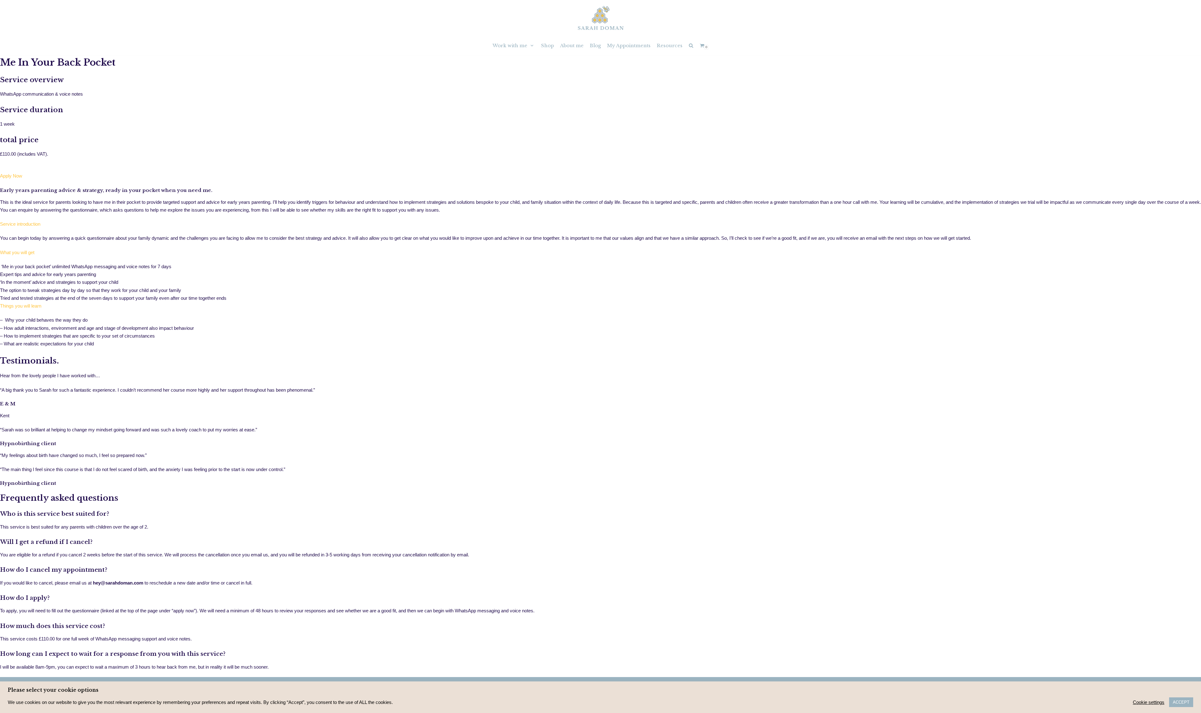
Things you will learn (20, 306)
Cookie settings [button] (1148, 702)
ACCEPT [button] (1181, 702)
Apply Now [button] (11, 175)
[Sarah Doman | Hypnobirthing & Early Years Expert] (600, 18)
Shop (547, 45)
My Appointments (629, 45)
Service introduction (20, 224)
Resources (669, 45)
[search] (691, 45)
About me (572, 45)
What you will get (17, 252)
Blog (595, 45)
